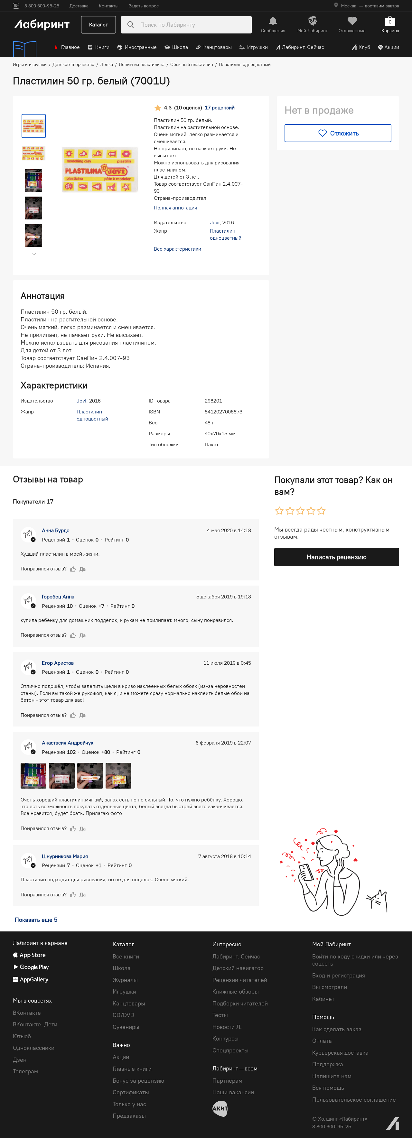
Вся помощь (328, 1087)
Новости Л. (227, 1027)
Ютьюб (22, 1036)
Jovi (215, 222)
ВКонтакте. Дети (35, 1024)
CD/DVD (123, 1015)
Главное (70, 47)
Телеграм (25, 1071)
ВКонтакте (27, 1012)
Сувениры (126, 1027)
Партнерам (227, 1080)
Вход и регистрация (338, 975)
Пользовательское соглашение (354, 1099)
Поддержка (327, 1064)
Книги (102, 47)
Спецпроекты (230, 1050)
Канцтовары (217, 47)
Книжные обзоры (235, 991)
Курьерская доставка (340, 1052)
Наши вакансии (233, 1092)
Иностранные (141, 47)
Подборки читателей (240, 1003)
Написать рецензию (337, 557)
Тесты (220, 1015)
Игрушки (257, 47)
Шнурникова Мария (65, 856)
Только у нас (129, 1104)
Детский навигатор (238, 968)
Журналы (125, 980)
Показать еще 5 (36, 919)
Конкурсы (225, 1038)
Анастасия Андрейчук (67, 743)
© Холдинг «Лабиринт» (339, 1119)
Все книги (126, 956)
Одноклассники (33, 1047)
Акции (391, 47)
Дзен (19, 1059)
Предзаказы (129, 1115)
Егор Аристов (58, 663)
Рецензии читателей (239, 980)
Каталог (98, 25)
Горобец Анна (58, 597)
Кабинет (323, 999)
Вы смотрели (329, 987)
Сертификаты (131, 1092)
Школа (180, 47)
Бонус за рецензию (138, 1080)
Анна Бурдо (56, 530)
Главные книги (132, 1068)
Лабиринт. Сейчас (303, 47)
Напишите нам (331, 1076)
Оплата (322, 1040)
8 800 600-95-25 (331, 1127)
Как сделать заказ (336, 1029)
